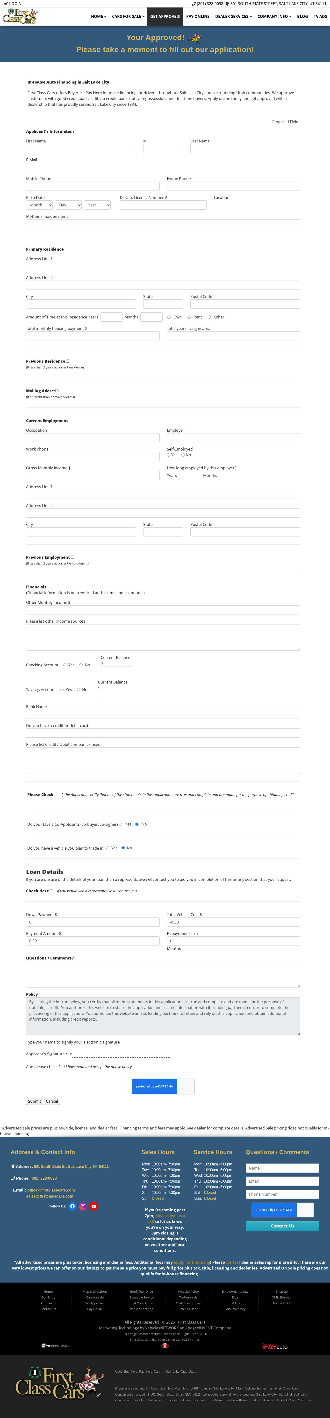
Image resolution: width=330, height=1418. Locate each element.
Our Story (48, 1297)
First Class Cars (191, 1322)
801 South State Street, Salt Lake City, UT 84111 (278, 3)
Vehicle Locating (141, 1309)
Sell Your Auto (142, 1303)
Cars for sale (127, 16)
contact (233, 1262)
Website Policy (188, 1291)
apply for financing (192, 1262)
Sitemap (282, 1291)
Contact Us (48, 1309)
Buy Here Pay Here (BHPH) (180, 1388)
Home (97, 16)
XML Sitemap (281, 1297)
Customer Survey (188, 1303)
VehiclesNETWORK (162, 1328)
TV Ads (320, 16)
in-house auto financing (160, 1400)
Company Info (273, 16)
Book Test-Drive (141, 1291)
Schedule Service (142, 1297)
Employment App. (235, 1291)
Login (15, 3)
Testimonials (188, 1297)
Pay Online (197, 16)
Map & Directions (95, 1291)
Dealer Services (232, 16)
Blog (302, 16)
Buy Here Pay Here (138, 1371)
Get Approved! (165, 16)
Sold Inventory (235, 1309)
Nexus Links (281, 1303)
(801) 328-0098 (209, 3)
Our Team (48, 1303)
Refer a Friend (188, 1309)
